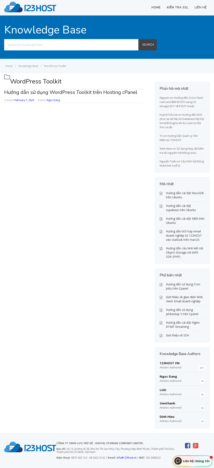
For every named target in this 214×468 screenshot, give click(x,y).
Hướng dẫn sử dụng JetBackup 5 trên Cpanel (182, 312)
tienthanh (167, 403)
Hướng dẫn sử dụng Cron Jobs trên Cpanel (183, 286)
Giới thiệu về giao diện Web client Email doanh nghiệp (184, 299)
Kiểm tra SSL (178, 7)
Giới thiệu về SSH (177, 335)
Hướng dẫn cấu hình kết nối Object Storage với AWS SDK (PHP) (184, 252)
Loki (163, 390)
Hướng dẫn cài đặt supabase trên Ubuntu (181, 208)
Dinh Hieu (167, 416)
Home (156, 7)
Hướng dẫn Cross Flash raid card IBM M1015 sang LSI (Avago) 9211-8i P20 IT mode (181, 102)
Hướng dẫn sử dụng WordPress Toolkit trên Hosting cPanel (71, 92)
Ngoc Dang (53, 100)
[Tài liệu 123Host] (30, 11)
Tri (161, 136)
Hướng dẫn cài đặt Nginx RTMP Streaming (183, 325)
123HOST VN (170, 363)
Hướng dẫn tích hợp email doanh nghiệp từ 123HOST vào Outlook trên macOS (184, 235)
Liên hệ (201, 7)
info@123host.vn (126, 457)
